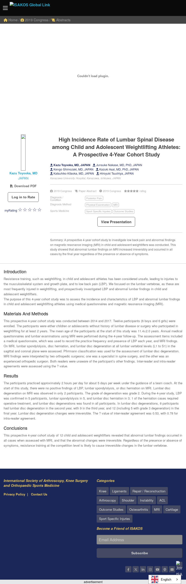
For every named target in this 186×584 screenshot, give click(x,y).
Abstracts (62, 19)
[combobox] (164, 579)
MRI (115, 205)
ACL (162, 500)
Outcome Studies (123, 211)
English (166, 579)
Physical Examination (98, 205)
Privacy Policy (14, 494)
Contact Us (39, 494)
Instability (147, 500)
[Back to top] (170, 554)
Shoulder (128, 500)
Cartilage (172, 509)
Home (13, 19)
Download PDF (25, 186)
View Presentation (116, 221)
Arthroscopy (107, 500)
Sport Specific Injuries (98, 211)
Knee (102, 491)
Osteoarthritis (138, 509)
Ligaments (119, 491)
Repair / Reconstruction (148, 491)
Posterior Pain (94, 198)
